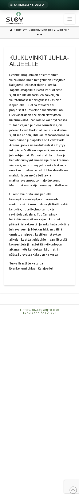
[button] (69, 19)
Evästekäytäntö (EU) (39, 313)
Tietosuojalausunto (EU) (39, 310)
